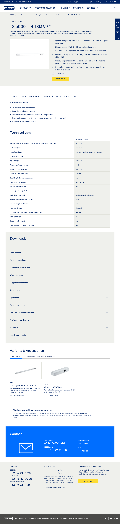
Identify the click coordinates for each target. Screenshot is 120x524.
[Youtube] (115, 2)
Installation (78, 8)
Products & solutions (45, 8)
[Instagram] (113, 2)
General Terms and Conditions (50, 518)
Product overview (18, 97)
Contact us (60, 79)
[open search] (115, 7)
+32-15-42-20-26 (55, 450)
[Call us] (117, 27)
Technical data (34, 97)
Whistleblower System (35, 518)
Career (93, 2)
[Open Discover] (30, 8)
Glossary (80, 518)
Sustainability (72, 2)
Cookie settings (73, 518)
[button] (100, 2)
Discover (24, 8)
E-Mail (15, 417)
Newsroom (80, 2)
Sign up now (88, 481)
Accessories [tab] (29, 357)
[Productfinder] (117, 22)
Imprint (86, 518)
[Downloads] (117, 38)
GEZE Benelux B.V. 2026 (21, 518)
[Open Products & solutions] (56, 8)
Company (87, 2)
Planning (65, 8)
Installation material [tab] (47, 357)
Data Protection (63, 518)
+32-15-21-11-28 (54, 443)
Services (91, 8)
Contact (13, 466)
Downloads (49, 97)
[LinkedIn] (110, 2)
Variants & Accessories (66, 97)
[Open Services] (96, 8)
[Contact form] (117, 32)
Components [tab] (16, 357)
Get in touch (49, 466)
